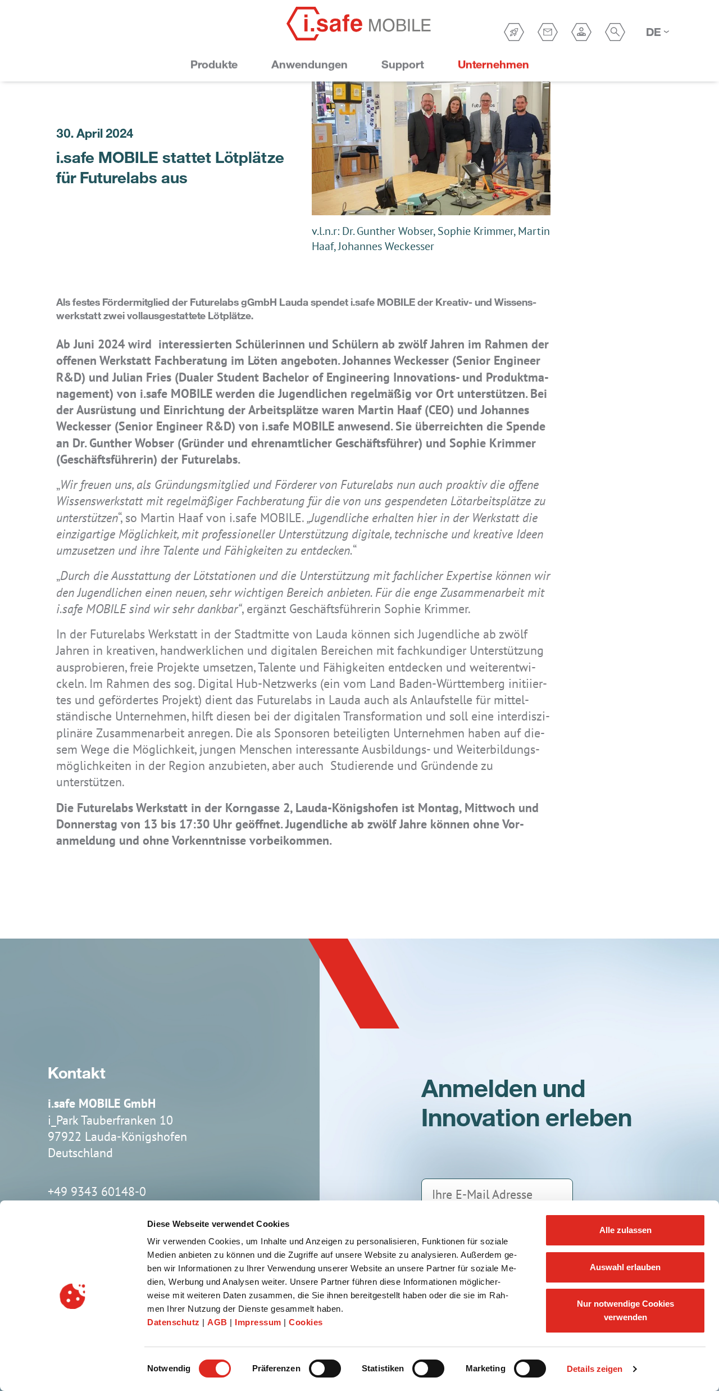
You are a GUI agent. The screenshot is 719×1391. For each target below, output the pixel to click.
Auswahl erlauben (625, 1267)
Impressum (259, 1322)
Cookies (306, 1322)
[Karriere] (514, 32)
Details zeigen (594, 1369)
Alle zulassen (625, 1230)
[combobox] (657, 32)
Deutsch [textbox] (654, 32)
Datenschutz (174, 1322)
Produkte (214, 64)
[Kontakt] (548, 32)
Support (402, 64)
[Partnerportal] (581, 32)
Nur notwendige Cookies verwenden (625, 1310)
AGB (218, 1322)
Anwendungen (309, 64)
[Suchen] (615, 32)
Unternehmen (493, 64)
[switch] (325, 1369)
